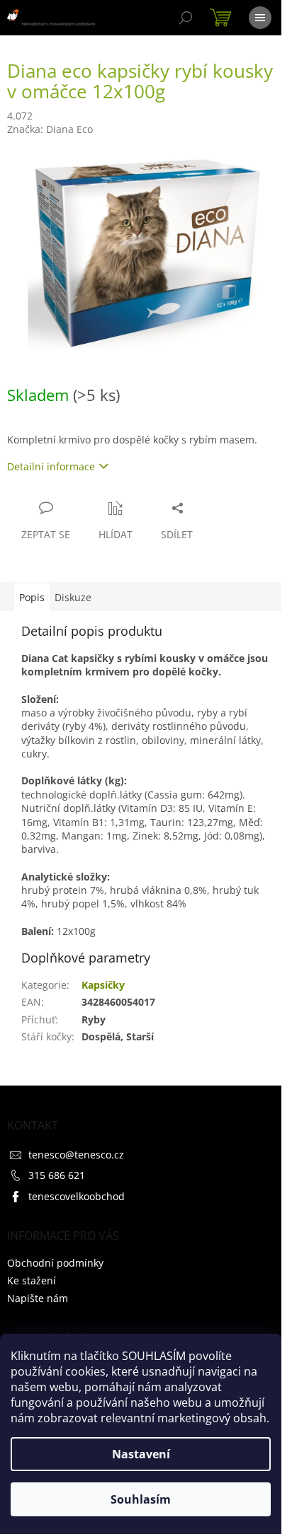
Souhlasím (141, 1499)
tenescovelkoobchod (76, 1196)
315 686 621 (56, 1175)
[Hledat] (186, 18)
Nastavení (141, 1454)
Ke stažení (31, 1280)
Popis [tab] (32, 597)
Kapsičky (103, 985)
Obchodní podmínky (55, 1262)
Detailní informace (51, 466)
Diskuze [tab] (73, 597)
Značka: (50, 129)
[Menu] (260, 18)
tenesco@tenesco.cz (76, 1154)
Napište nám (37, 1298)
